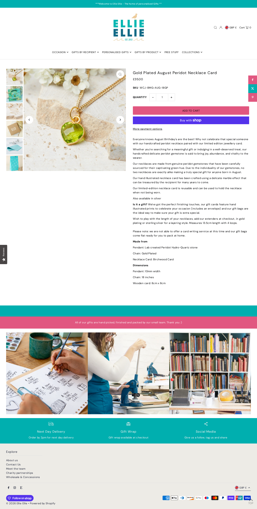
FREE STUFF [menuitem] (172, 52)
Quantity (140, 97)
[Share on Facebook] (252, 79)
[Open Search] (215, 27)
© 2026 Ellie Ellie (17, 503)
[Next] (120, 120)
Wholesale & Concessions (23, 477)
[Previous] (29, 120)
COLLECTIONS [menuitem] (191, 52)
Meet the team (15, 468)
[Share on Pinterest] (252, 97)
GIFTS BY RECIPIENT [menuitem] (84, 52)
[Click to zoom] (120, 74)
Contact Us (13, 464)
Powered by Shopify (42, 503)
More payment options (147, 129)
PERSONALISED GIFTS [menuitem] (115, 52)
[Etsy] (21, 487)
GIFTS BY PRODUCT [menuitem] (146, 52)
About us (12, 460)
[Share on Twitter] (252, 88)
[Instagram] (14, 487)
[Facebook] (8, 487)
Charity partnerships (19, 473)
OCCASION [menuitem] (59, 52)
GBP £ (233, 27)
